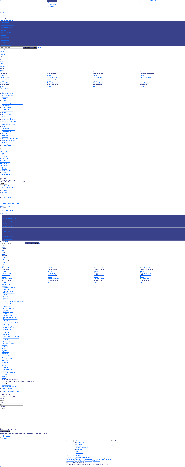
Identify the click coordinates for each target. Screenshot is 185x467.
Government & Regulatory (6, 32)
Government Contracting (9, 121)
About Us (4, 169)
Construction (5, 105)
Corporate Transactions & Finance (7, 25)
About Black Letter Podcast (7, 187)
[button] (2, 51)
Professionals (52, 4)
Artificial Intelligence (5, 22)
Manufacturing (6, 128)
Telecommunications (8, 145)
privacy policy (15, 428)
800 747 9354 (43, 428)
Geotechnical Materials (8, 119)
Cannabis (4, 102)
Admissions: (3, 60)
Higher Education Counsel (9, 125)
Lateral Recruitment (7, 197)
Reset (39, 47)
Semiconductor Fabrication (9, 140)
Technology (5, 144)
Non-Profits (5, 133)
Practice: (2, 49)
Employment (3, 30)
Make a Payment (5, 206)
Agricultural (5, 92)
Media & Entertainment (8, 130)
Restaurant (5, 137)
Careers (4, 176)
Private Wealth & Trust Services (7, 42)
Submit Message (5, 431)
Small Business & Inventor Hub (11, 203)
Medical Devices (6, 131)
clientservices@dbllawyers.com (82, 457)
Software (4, 142)
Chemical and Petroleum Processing (12, 104)
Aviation (4, 99)
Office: (2, 56)
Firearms (4, 116)
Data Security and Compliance (7, 27)
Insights (4, 194)
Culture (4, 172)
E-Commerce (5, 109)
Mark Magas (5, 436)
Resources (5, 376)
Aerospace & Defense (8, 90)
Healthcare (5, 123)
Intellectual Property (5, 37)
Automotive (5, 97)
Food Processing (6, 118)
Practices (50, 3)
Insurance (4, 126)
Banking (4, 100)
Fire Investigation (6, 114)
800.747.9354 (153, 1)
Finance (4, 112)
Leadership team (6, 170)
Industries (51, 6)
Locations (4, 190)
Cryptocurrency (6, 107)
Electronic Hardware (7, 111)
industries (4, 286)
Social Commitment (7, 174)
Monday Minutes (5, 185)
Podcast (4, 196)
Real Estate (5, 135)
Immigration (3, 35)
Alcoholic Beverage (7, 93)
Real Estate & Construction (6, 45)
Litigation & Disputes (5, 40)
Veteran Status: (4, 65)
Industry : (2, 53)
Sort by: (2, 68)
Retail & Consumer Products (10, 138)
